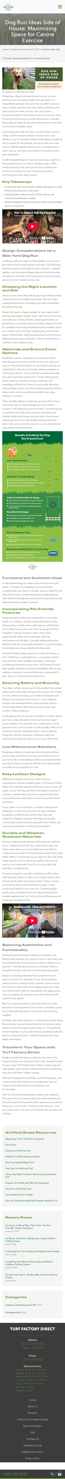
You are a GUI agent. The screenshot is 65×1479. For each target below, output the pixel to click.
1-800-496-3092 (14, 1474)
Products (32, 1412)
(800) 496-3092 (32, 1359)
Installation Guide (32, 1445)
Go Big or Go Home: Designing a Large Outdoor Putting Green (30, 1239)
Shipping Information (32, 1451)
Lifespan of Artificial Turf (18, 1150)
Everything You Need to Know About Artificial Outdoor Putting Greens (28, 1263)
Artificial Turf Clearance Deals (32, 1419)
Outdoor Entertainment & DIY (25, 49)
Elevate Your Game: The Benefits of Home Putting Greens (31, 1276)
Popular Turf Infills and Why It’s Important (27, 1183)
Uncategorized (13, 1312)
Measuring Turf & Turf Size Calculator (24, 1138)
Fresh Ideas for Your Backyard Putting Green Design (32, 1251)
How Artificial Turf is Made (19, 1194)
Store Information (32, 1425)
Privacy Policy (32, 1458)
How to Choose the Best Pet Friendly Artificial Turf (31, 1200)
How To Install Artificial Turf (19, 1162)
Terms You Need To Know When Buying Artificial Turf (30, 1175)
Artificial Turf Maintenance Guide (22, 1156)
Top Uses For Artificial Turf (19, 1168)
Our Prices (10, 1144)
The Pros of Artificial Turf (18, 1188)
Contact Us (32, 1439)
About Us (32, 1406)
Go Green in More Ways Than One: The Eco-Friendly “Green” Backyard (28, 1226)
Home (5, 49)
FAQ (32, 1432)
